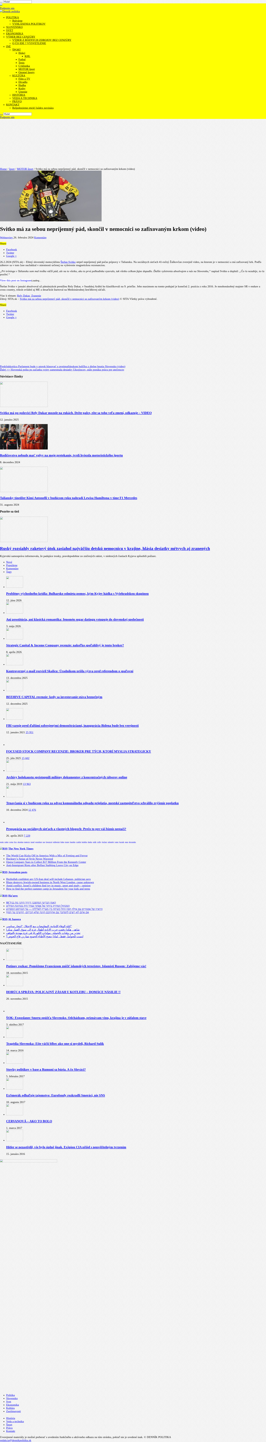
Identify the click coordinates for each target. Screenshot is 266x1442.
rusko (6, 842)
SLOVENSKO (14, 27)
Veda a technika (15, 1421)
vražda (78, 842)
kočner (104, 842)
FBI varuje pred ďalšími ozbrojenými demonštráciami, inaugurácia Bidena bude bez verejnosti (72, 725)
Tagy (9, 571)
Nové (9, 562)
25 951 (29, 732)
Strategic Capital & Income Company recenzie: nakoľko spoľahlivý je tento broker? (65, 645)
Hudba (22, 85)
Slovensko (12, 1398)
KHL (27, 56)
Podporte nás (7, 8)
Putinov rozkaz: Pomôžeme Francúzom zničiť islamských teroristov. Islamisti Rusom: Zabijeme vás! (76, 966)
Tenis (21, 62)
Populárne (11, 565)
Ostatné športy (26, 72)
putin (2, 842)
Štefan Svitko (68, 261)
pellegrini (56, 842)
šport (12, 168)
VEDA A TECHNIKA (24, 98)
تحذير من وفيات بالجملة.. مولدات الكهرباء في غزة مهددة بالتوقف (43, 933)
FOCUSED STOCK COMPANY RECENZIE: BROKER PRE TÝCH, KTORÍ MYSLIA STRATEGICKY (78, 751)
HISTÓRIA (18, 94)
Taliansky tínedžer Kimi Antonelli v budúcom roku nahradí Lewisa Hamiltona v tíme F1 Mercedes (68, 498)
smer (117, 842)
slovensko (132, 842)
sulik (94, 842)
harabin (72, 842)
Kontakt (10, 1431)
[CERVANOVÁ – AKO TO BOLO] (14, 1114)
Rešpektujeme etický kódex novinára (33, 107)
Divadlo (22, 82)
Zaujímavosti (13, 1411)
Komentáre (40, 237)
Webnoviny (7, 237)
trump (67, 842)
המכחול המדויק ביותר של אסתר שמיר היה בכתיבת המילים (38, 905)
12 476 (32, 809)
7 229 (27, 835)
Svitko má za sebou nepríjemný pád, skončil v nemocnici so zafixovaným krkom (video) (69, 298)
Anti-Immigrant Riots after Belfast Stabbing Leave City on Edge (42, 865)
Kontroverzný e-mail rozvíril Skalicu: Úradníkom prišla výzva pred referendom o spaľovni (69, 671)
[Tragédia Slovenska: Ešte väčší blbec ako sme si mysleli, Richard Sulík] (14, 1036)
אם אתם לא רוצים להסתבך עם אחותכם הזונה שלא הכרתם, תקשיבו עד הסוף (47, 912)
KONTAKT (12, 104)
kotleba (84, 842)
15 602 (25, 758)
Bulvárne (17, 20)
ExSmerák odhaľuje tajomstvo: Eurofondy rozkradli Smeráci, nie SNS (55, 1095)
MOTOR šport (26, 69)
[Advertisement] (133, 142)
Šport (9, 1424)
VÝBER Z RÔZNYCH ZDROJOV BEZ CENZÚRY (41, 40)
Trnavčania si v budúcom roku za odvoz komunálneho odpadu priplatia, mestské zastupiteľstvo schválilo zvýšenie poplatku (92, 803)
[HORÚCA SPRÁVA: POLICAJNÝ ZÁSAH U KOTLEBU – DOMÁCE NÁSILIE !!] (14, 985)
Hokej (21, 52)
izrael (32, 842)
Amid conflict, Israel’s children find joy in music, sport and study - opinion (48, 885)
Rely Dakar (23, 295)
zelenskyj (111, 842)
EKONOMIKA (14, 33)
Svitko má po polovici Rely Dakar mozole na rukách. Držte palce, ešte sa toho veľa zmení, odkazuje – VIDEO (76, 413)
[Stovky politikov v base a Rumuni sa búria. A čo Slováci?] (14, 1062)
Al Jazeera (14, 919)
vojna (11, 842)
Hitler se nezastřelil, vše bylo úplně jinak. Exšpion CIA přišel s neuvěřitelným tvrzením (66, 1147)
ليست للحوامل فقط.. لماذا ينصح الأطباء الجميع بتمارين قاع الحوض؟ (44, 936)
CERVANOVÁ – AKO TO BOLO (29, 1121)
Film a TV (24, 78)
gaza (126, 842)
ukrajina (20, 842)
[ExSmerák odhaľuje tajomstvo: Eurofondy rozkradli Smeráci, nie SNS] (14, 1088)
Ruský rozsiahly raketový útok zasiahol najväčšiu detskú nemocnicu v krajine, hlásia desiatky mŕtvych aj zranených (105, 548)
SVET (9, 30)
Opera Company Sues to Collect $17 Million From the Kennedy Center (46, 862)
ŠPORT (16, 49)
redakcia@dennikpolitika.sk (15, 1440)
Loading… (36, 280)
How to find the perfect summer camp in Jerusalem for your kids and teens (48, 888)
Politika (10, 1395)
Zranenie (36, 295)
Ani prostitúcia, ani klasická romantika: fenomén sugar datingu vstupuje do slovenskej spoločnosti (75, 619)
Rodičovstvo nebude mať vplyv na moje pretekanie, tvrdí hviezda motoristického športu (61, 455)
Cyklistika (24, 65)
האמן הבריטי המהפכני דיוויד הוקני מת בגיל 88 (31, 902)
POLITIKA (12, 17)
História (10, 1418)
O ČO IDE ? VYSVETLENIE (29, 43)
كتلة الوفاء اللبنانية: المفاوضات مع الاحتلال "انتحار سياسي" (39, 926)
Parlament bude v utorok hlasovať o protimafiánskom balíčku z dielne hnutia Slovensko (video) (62, 366)
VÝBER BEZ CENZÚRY (20, 36)
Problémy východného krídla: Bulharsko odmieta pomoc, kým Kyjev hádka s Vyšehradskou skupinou (77, 593)
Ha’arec (13, 895)
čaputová (49, 842)
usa (44, 842)
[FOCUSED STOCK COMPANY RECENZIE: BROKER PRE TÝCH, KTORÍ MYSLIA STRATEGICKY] (14, 744)
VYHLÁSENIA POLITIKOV (29, 23)
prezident (38, 842)
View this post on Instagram (15, 280)
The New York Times (20, 848)
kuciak (121, 842)
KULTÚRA (18, 75)
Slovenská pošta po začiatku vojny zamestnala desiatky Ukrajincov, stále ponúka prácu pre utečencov (62, 369)
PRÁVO (17, 101)
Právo (9, 1427)
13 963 (27, 784)
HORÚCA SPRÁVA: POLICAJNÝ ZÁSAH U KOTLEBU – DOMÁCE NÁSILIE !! (63, 992)
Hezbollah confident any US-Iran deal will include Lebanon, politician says (48, 879)
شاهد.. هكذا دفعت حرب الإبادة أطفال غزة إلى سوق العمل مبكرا (43, 929)
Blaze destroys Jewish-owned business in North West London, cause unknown (50, 882)
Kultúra (10, 1408)
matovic (27, 842)
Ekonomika (12, 1404)
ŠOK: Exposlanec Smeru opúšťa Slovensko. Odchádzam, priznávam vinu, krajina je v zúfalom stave (76, 1018)
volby (99, 842)
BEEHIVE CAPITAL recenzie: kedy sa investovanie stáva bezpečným (54, 697)
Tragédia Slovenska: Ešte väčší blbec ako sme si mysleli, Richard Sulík (55, 1043)
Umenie (22, 91)
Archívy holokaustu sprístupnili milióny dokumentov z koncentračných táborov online (66, 777)
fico (15, 842)
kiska (62, 842)
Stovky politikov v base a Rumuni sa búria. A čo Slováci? (46, 1069)
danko (90, 842)
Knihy (21, 88)
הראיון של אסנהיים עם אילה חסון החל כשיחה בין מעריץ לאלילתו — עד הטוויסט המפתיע (54, 909)
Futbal (22, 59)
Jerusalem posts (17, 872)
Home (3, 168)
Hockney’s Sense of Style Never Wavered (29, 858)
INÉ (8, 46)
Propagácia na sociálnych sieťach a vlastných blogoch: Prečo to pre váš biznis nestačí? (66, 829)
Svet (8, 1401)
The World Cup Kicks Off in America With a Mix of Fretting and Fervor (47, 855)
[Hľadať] (1, 2)
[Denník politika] (10, 11)
